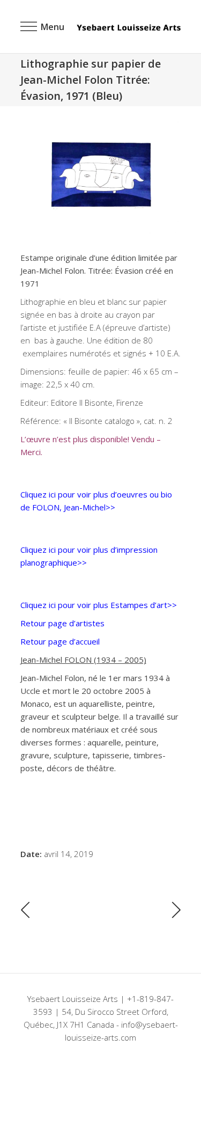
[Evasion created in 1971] (100, 177)
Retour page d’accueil (60, 641)
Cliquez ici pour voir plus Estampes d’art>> (98, 604)
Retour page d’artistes (62, 623)
